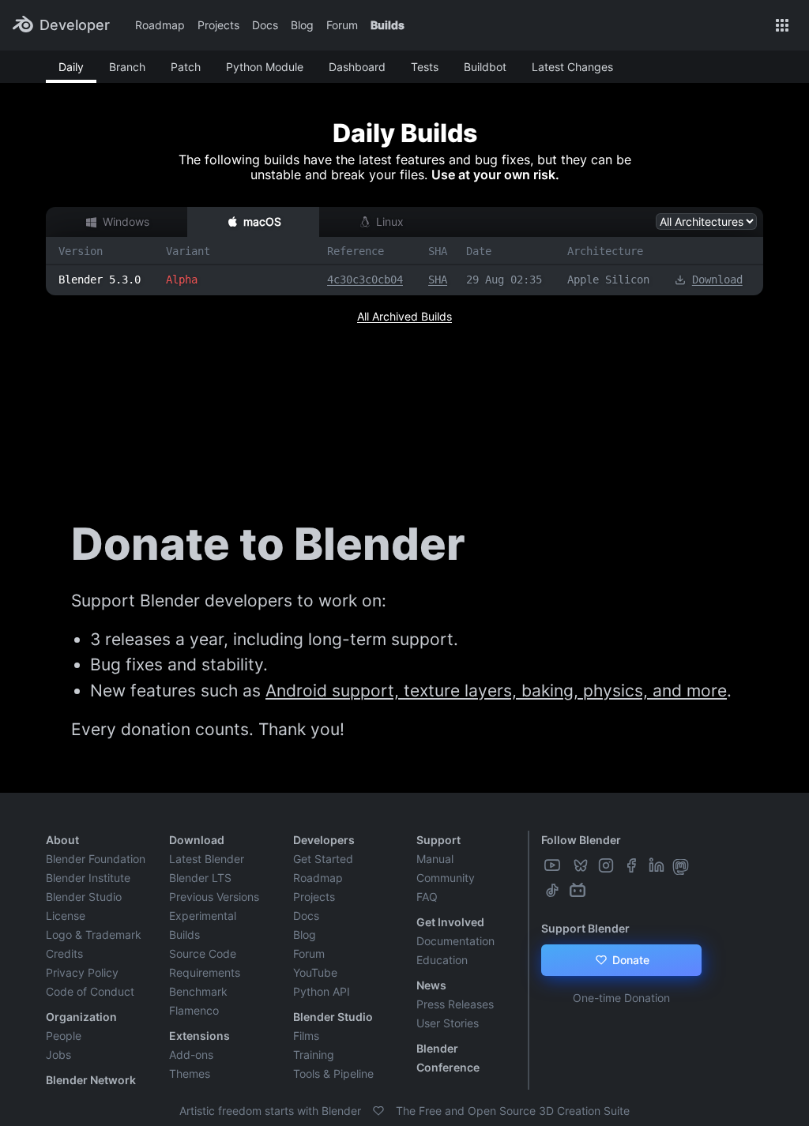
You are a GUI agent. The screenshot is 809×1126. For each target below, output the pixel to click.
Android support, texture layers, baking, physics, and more (496, 690)
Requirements (204, 972)
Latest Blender (206, 858)
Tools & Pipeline (333, 1073)
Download (717, 279)
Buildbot (485, 66)
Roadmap (160, 25)
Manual (434, 858)
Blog (302, 25)
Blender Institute (88, 877)
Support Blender (585, 928)
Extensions (199, 1035)
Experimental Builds (202, 925)
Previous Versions (214, 896)
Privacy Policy (82, 972)
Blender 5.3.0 (99, 279)
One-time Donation (621, 997)
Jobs (58, 1054)
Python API (321, 991)
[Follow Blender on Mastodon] (682, 865)
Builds (387, 25)
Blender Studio (84, 896)
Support (438, 839)
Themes (189, 1073)
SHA (437, 279)
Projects (218, 25)
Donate (629, 959)
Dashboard (357, 66)
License (65, 915)
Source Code (202, 953)
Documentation (455, 941)
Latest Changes (572, 66)
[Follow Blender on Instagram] (607, 865)
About (62, 839)
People (63, 1035)
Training (313, 1054)
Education (442, 959)
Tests (424, 66)
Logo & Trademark (93, 934)
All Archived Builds (404, 316)
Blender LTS (200, 877)
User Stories (447, 1023)
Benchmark (198, 991)
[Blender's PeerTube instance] (568, 865)
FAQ (427, 896)
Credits (64, 953)
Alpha (182, 279)
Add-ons (191, 1054)
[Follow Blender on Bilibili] (579, 890)
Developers (324, 839)
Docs (265, 25)
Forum (342, 25)
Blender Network (91, 1080)
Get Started (323, 858)
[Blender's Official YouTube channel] (553, 865)
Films (306, 1035)
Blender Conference (448, 1058)
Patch (186, 66)
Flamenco (194, 1010)
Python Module (264, 66)
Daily (71, 66)
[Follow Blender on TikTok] (553, 890)
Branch (127, 66)
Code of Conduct (90, 991)
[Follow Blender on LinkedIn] (658, 865)
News (431, 985)
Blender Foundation (95, 858)
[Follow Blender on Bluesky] (582, 865)
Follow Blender (581, 839)
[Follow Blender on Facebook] (632, 865)
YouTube (315, 972)
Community (445, 877)
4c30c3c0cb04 (365, 279)
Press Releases (455, 1004)
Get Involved (450, 922)
